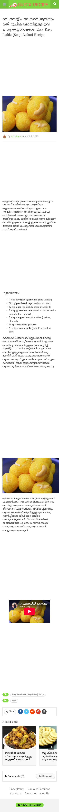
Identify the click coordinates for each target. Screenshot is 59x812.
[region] (29, 167)
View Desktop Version (31, 805)
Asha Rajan (16, 136)
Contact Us (16, 793)
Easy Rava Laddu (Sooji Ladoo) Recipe (28, 694)
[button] (4, 4)
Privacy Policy (16, 789)
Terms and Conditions (38, 789)
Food (14, 700)
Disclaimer (30, 793)
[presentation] (51, 747)
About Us (44, 793)
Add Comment (45, 776)
